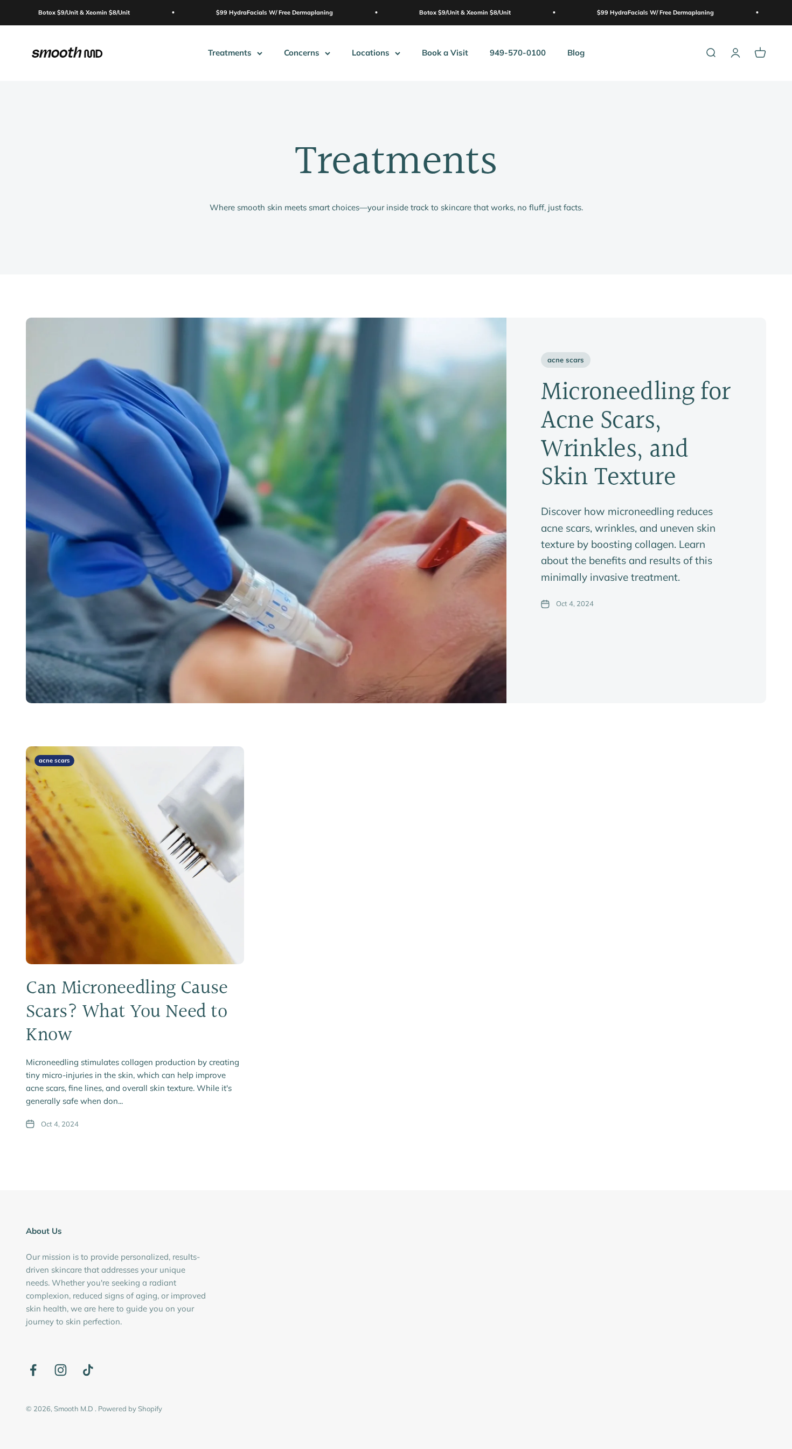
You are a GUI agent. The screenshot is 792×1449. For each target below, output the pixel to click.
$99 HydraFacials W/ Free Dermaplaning (227, 12)
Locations (371, 52)
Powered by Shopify (130, 1408)
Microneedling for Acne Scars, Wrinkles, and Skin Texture (635, 435)
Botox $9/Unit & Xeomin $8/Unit (418, 12)
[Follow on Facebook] (33, 1370)
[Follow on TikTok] (88, 1370)
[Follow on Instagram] (60, 1370)
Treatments (230, 52)
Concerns (301, 52)
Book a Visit (445, 52)
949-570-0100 (518, 52)
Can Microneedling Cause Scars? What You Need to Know (127, 1011)
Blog (576, 52)
